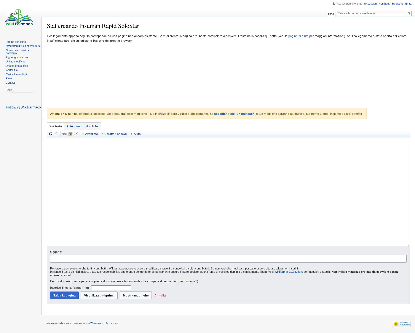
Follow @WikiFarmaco (23, 107)
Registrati (397, 3)
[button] (160, 295)
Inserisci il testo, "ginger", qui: (70, 287)
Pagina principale (16, 41)
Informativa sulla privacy (58, 323)
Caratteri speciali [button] (115, 133)
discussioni (370, 3)
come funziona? (186, 281)
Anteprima (74, 126)
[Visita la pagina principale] (19, 17)
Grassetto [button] (50, 134)
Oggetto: (56, 251)
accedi (219, 113)
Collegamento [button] (64, 134)
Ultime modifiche (16, 61)
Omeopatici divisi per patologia (18, 52)
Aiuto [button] (137, 133)
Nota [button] (76, 134)
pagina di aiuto (298, 36)
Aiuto (9, 78)
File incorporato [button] (70, 134)
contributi (384, 3)
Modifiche (92, 126)
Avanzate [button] (91, 133)
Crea (331, 14)
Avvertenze (112, 323)
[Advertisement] (228, 75)
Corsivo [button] (56, 134)
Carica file (12, 70)
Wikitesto (55, 126)
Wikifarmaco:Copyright (289, 271)
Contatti (10, 82)
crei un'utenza (240, 113)
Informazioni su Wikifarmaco (88, 323)
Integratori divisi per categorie (23, 46)
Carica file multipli (16, 74)
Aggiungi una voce (17, 57)
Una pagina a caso (17, 65)
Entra (408, 3)
